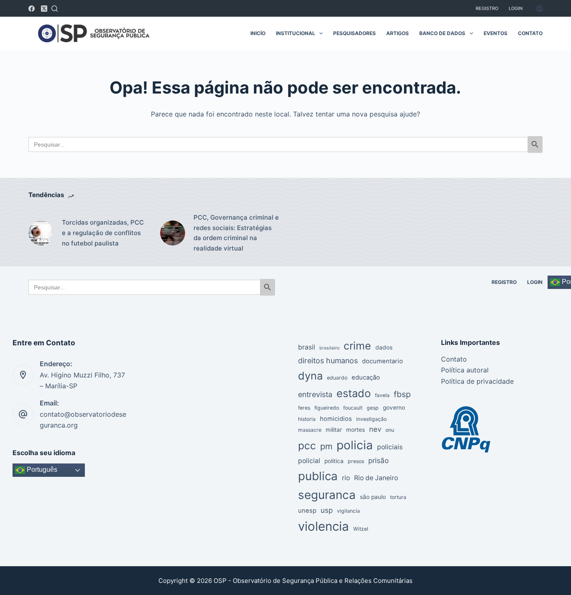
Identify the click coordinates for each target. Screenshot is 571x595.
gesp (373, 408)
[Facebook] (31, 8)
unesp (307, 510)
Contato (454, 359)
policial (309, 461)
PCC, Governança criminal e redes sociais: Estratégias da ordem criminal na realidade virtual (236, 232)
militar (334, 429)
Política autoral (465, 370)
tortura (398, 497)
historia (307, 419)
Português (41, 469)
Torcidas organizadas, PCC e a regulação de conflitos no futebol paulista (103, 232)
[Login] (539, 8)
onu (389, 430)
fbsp (402, 394)
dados (384, 347)
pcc (307, 445)
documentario (382, 361)
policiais (390, 447)
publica (318, 476)
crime (357, 345)
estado (353, 393)
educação (366, 377)
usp (327, 510)
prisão (378, 460)
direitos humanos (328, 360)
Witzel (360, 529)
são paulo (373, 497)
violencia (323, 526)
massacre (309, 430)
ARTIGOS (397, 33)
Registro (487, 8)
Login (516, 8)
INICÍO (257, 33)
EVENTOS (495, 33)
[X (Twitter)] (44, 8)
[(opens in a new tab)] (41, 233)
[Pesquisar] (54, 8)
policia (354, 445)
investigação (371, 419)
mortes (355, 429)
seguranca (327, 495)
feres (304, 408)
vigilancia (348, 511)
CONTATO (530, 33)
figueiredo (326, 408)
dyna (310, 375)
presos (356, 461)
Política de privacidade (477, 381)
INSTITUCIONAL (295, 33)
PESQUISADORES (354, 33)
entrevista (315, 394)
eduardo (337, 378)
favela (382, 395)
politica (334, 461)
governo (394, 407)
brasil (306, 347)
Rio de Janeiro (376, 478)
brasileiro (329, 348)
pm (326, 446)
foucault (352, 408)
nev (375, 429)
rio (346, 478)
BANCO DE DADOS (442, 33)
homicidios (336, 419)
